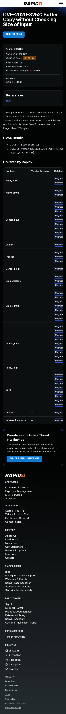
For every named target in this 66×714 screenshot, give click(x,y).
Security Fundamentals (18, 590)
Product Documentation (19, 611)
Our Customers (14, 546)
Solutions (10, 498)
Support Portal (14, 607)
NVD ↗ (9, 100)
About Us (10, 535)
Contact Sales (13, 521)
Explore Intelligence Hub (24, 459)
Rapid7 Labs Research (18, 582)
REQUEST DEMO (14, 34)
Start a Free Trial (15, 510)
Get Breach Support (17, 518)
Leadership (11, 539)
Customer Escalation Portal (21, 622)
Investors (10, 554)
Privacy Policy (11, 685)
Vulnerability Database (18, 586)
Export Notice (11, 690)
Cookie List (10, 699)
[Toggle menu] (61, 4)
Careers (9, 557)
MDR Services (13, 494)
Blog (7, 571)
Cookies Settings (13, 708)
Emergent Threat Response (21, 575)
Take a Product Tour (17, 514)
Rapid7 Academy (15, 618)
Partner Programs (15, 550)
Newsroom (11, 543)
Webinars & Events (16, 579)
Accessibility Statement (16, 703)
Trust (7, 694)
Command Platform (16, 487)
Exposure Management (18, 491)
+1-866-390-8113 (15, 636)
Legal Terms (11, 681)
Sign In (9, 604)
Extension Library (15, 615)
